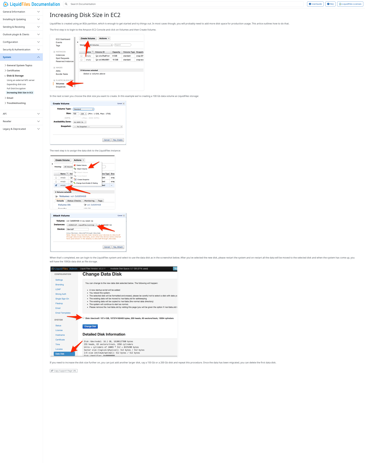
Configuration (10, 41)
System (7, 57)
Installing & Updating (14, 19)
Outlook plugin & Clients (16, 34)
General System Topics (19, 65)
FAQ (331, 4)
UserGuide (316, 4)
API (4, 113)
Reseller (7, 121)
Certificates (13, 70)
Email (10, 97)
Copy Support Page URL (64, 370)
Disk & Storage (15, 75)
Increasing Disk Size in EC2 (20, 92)
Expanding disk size (16, 84)
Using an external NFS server (21, 80)
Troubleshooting (16, 103)
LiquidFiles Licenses (351, 4)
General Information (14, 11)
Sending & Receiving (14, 26)
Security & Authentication (16, 49)
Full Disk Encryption (16, 88)
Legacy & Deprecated (14, 128)
